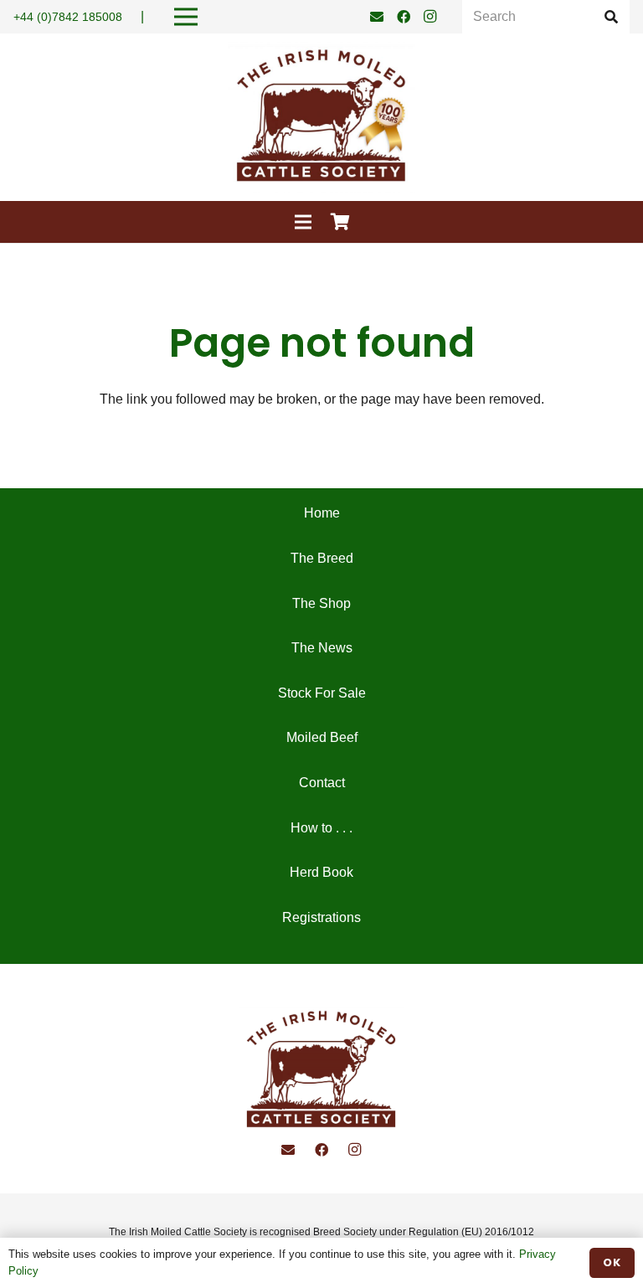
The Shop (321, 603)
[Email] (376, 16)
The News (321, 648)
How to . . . (321, 828)
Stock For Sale (322, 693)
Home (322, 513)
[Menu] (303, 222)
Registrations (321, 917)
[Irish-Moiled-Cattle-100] (321, 117)
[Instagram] (430, 16)
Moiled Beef (322, 737)
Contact (322, 782)
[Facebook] (403, 16)
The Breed (322, 558)
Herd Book (321, 872)
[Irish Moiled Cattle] (321, 1070)
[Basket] (340, 222)
